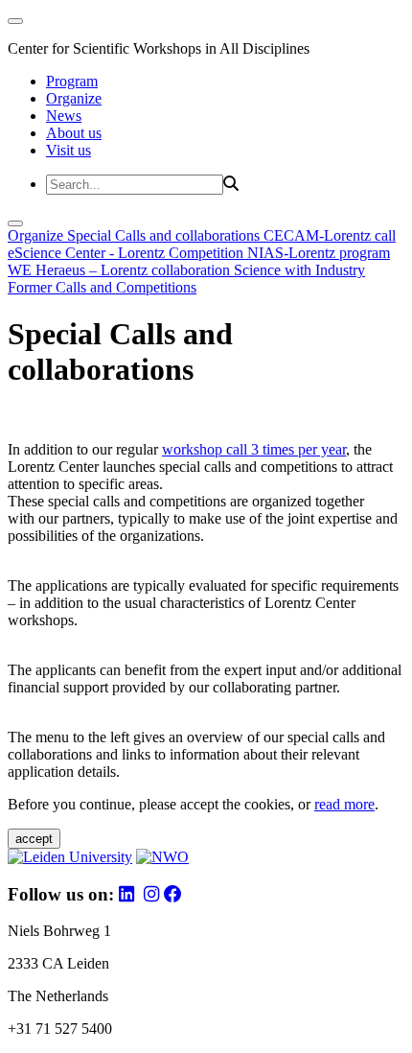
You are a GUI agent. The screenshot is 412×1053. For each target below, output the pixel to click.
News (63, 115)
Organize (74, 98)
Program (72, 81)
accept (34, 838)
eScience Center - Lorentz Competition (127, 253)
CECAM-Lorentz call (329, 235)
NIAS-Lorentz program (318, 253)
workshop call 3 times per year (254, 449)
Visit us (68, 150)
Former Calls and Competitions (102, 287)
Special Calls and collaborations (165, 235)
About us (74, 133)
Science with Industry (299, 270)
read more (344, 804)
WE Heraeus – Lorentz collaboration (121, 270)
